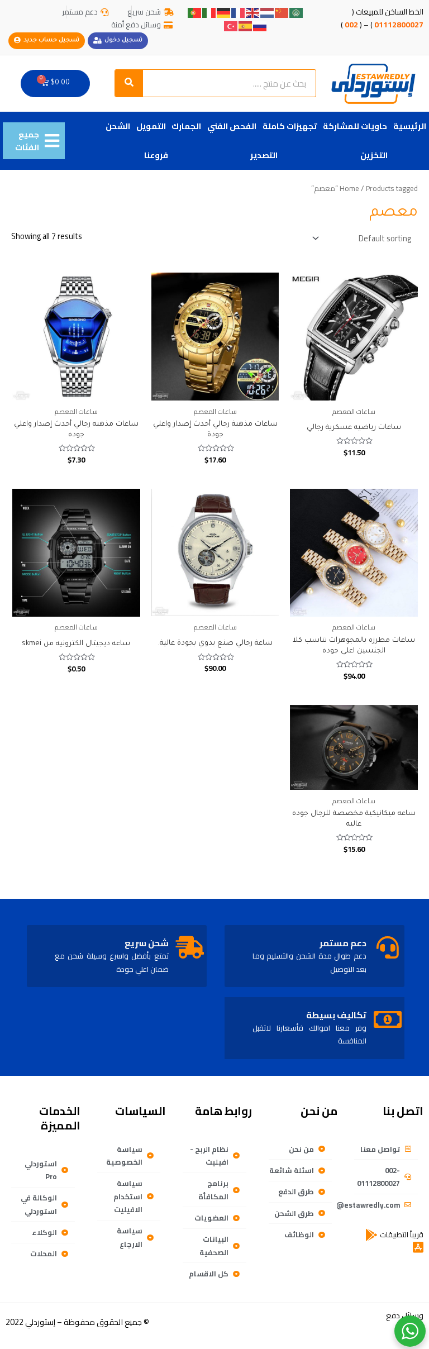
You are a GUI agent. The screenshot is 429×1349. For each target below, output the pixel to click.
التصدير (264, 155)
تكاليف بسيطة (336, 1015)
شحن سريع (147, 943)
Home (349, 189)
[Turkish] (231, 24)
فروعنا (156, 155)
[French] (238, 12)
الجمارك (186, 126)
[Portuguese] (195, 12)
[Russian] (260, 24)
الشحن (118, 126)
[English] (253, 12)
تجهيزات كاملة (290, 126)
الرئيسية (409, 126)
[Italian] (209, 12)
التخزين (374, 155)
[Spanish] (246, 24)
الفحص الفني (231, 126)
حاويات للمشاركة (355, 126)
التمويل (151, 126)
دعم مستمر (343, 943)
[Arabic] (296, 12)
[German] (224, 12)
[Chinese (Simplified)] (282, 12)
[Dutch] (267, 12)
